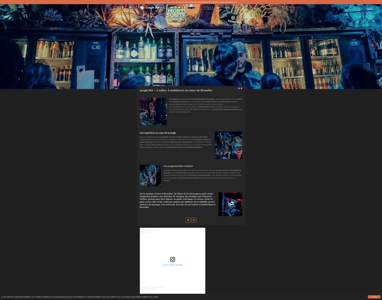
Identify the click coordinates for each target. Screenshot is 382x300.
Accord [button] (374, 297)
